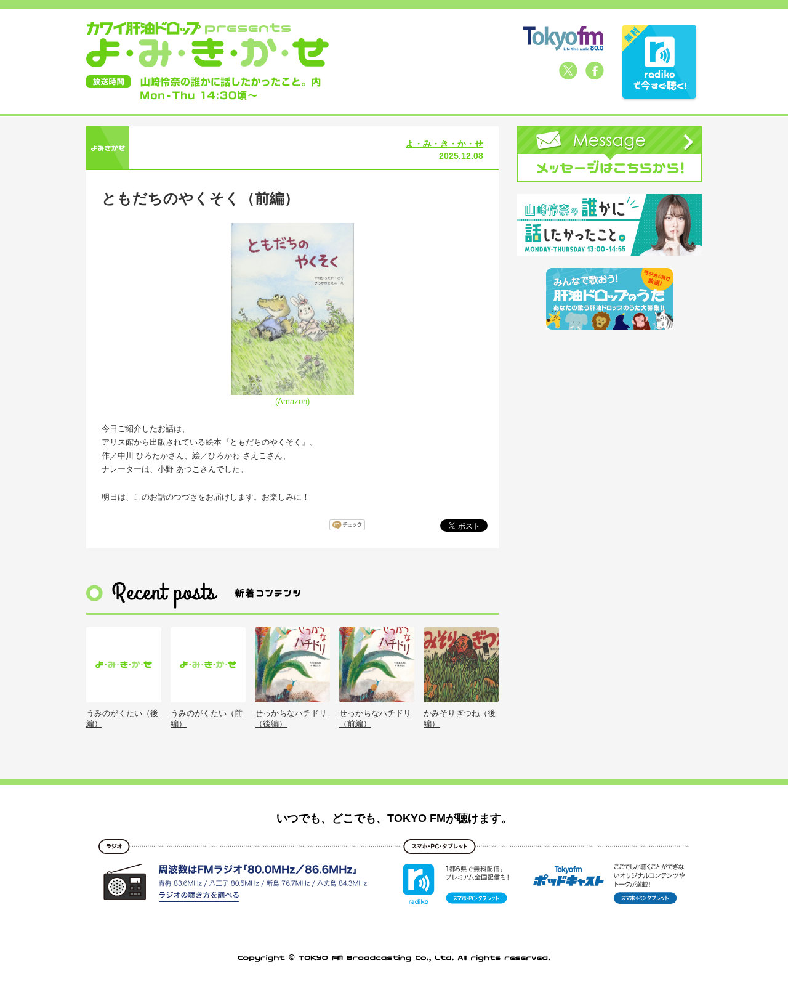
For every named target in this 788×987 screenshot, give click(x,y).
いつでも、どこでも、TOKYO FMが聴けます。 (394, 818)
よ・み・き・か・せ (444, 143)
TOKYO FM (563, 38)
